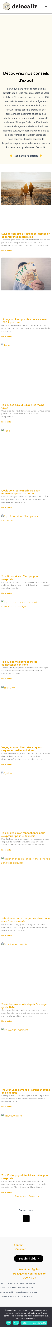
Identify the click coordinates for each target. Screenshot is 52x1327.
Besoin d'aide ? (28, 1258)
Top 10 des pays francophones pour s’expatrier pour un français (23, 834)
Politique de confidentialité (34, 1323)
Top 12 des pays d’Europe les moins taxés (22, 406)
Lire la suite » (6, 251)
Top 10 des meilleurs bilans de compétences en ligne (19, 663)
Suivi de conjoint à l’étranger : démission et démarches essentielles (25, 235)
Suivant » (34, 1196)
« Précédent (20, 1196)
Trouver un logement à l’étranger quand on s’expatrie (25, 1091)
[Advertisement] (26, 41)
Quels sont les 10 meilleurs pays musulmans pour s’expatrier (20, 492)
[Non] (48, 1316)
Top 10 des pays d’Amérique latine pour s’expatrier (25, 1177)
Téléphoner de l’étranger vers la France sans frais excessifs (25, 920)
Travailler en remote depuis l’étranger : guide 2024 (25, 1006)
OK (8, 1323)
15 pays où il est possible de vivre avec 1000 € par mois (24, 321)
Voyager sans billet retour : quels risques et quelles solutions (21, 749)
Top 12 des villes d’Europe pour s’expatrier (20, 578)
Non (16, 1323)
